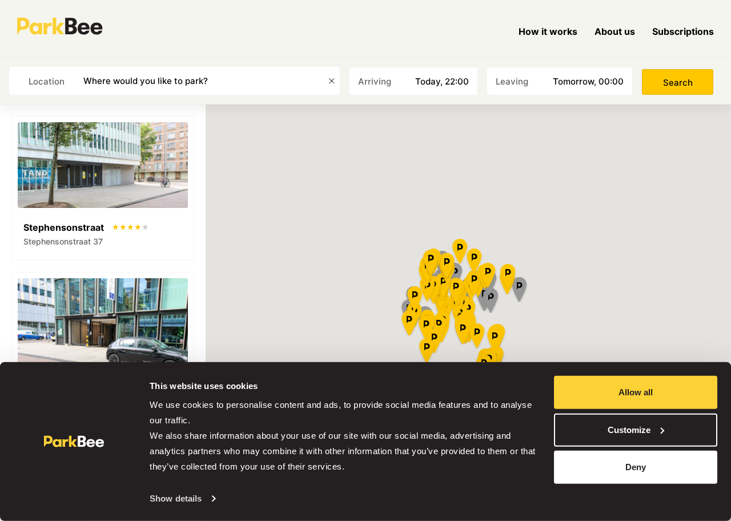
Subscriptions (683, 31)
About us (615, 31)
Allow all (635, 392)
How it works (548, 31)
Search (678, 82)
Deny (635, 467)
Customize (629, 429)
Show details (176, 498)
